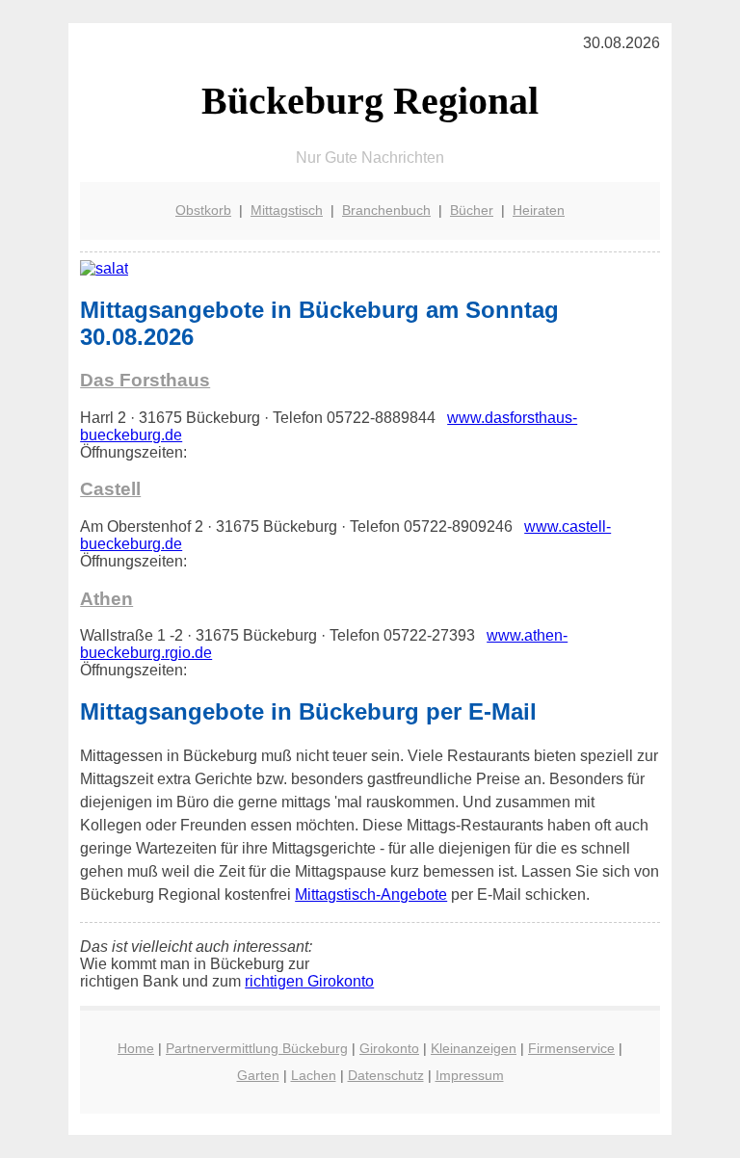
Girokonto (389, 1048)
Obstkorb (203, 210)
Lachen (313, 1075)
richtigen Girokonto (309, 981)
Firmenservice (571, 1048)
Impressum (470, 1075)
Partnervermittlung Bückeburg (257, 1048)
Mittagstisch (287, 210)
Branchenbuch (386, 210)
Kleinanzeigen (473, 1048)
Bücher (471, 210)
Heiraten (539, 210)
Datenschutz (386, 1075)
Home (136, 1048)
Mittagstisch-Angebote (371, 894)
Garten (258, 1075)
